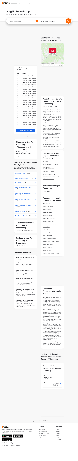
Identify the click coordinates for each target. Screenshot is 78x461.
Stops (57, 435)
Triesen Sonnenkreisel (48, 221)
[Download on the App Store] (18, 436)
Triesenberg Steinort (48, 212)
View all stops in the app (26, 130)
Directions (58, 439)
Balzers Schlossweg (48, 206)
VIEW (32, 230)
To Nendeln (45, 171)
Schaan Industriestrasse (49, 218)
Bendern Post (46, 227)
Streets (58, 433)
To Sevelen (45, 161)
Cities (57, 437)
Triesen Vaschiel (47, 209)
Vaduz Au (58, 253)
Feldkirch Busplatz (47, 235)
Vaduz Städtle (54, 241)
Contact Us (18, 445)
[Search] (68, 21)
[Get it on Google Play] (7, 436)
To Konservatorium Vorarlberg (50, 164)
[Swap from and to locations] (36, 21)
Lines (57, 429)
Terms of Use (5, 445)
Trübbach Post (46, 241)
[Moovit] (6, 3)
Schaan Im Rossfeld (48, 244)
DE (40, 437)
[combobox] (21, 21)
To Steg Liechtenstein (48, 179)
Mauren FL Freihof (47, 250)
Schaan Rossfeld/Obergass (50, 238)
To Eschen (52, 171)
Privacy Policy (12, 445)
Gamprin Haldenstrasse (48, 253)
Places (58, 431)
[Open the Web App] (7, 439)
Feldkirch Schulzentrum (48, 229)
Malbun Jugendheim (48, 247)
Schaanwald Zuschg (48, 232)
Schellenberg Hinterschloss (49, 224)
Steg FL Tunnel (46, 191)
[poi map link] (52, 55)
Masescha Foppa (47, 203)
